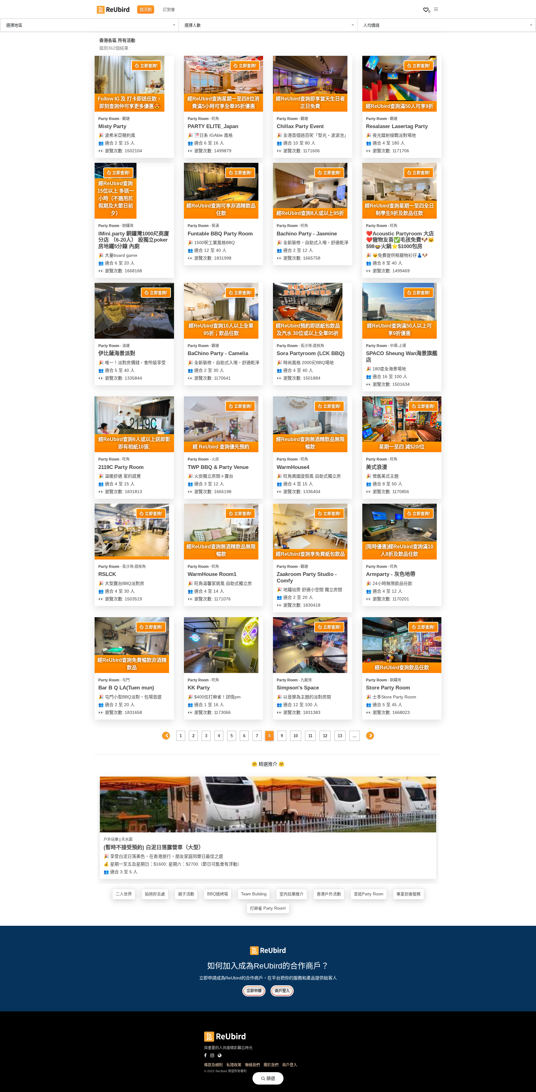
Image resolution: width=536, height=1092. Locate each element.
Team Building (253, 894)
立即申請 (254, 991)
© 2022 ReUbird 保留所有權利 (225, 1071)
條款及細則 (213, 1065)
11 (310, 735)
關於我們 (271, 1065)
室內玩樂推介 (291, 894)
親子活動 (186, 894)
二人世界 (124, 894)
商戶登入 (282, 991)
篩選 (270, 1078)
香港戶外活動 (329, 894)
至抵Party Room (368, 894)
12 (325, 735)
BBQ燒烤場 (217, 894)
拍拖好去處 (155, 894)
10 (295, 735)
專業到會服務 (408, 894)
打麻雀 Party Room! (268, 908)
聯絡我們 (252, 1065)
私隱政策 (233, 1065)
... (354, 735)
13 (340, 735)
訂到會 (169, 9)
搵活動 (146, 9)
